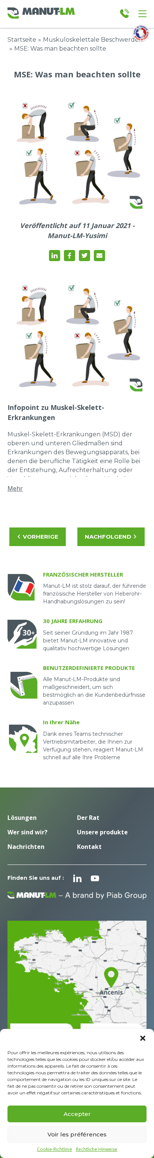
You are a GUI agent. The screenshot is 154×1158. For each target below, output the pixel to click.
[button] (143, 1038)
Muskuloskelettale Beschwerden (93, 39)
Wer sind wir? (27, 832)
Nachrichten (25, 847)
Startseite (21, 39)
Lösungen (22, 818)
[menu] (142, 14)
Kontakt (89, 847)
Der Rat (88, 818)
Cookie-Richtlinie (54, 1149)
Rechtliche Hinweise (96, 1149)
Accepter (77, 1113)
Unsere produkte (102, 832)
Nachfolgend (108, 536)
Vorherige (40, 536)
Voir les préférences (77, 1134)
